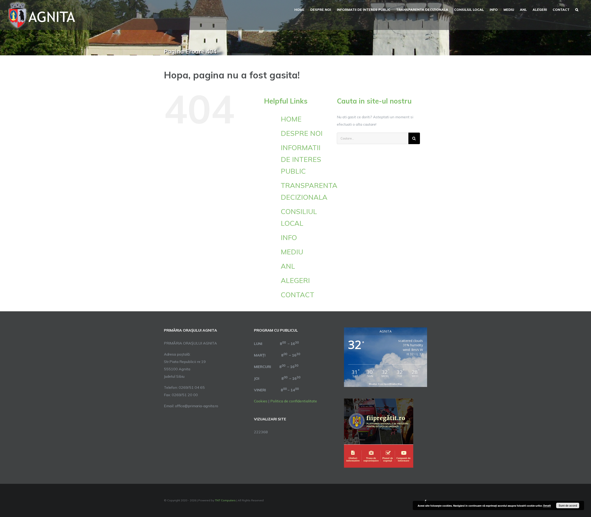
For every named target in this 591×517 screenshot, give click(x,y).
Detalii (547, 505)
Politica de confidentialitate (293, 401)
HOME (291, 119)
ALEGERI (295, 280)
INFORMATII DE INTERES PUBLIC (301, 159)
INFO (289, 237)
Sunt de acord (568, 505)
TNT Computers (225, 500)
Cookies (260, 401)
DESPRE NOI (302, 133)
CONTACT (297, 294)
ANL (288, 266)
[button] (576, 9)
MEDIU (292, 251)
